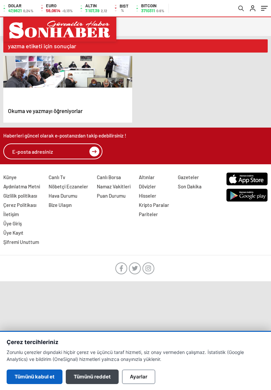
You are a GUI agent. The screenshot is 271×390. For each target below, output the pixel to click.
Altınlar (147, 177)
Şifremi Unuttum (21, 242)
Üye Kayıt (13, 233)
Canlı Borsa (109, 177)
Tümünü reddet (92, 376)
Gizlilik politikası (20, 196)
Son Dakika (190, 186)
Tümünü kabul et (35, 376)
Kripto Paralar (154, 205)
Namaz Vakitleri (114, 186)
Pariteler (148, 214)
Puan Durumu (111, 196)
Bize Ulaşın (60, 205)
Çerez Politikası (19, 205)
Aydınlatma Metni (21, 186)
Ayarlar (138, 376)
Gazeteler (188, 177)
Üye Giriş (12, 223)
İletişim (11, 214)
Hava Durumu (63, 196)
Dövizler (147, 186)
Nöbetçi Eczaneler (68, 186)
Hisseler (147, 196)
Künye (10, 177)
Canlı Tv (57, 177)
